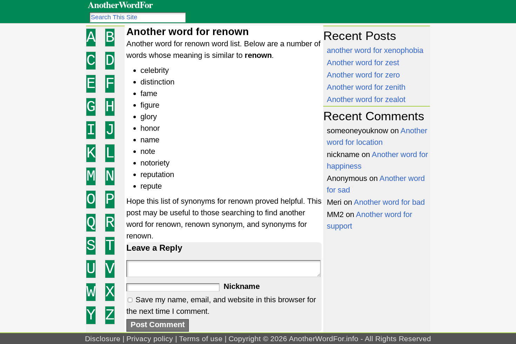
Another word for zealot (366, 99)
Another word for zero (363, 74)
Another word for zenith (366, 87)
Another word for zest (363, 62)
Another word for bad (389, 202)
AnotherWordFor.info (323, 339)
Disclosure (102, 339)
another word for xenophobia (375, 50)
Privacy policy (149, 339)
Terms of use (201, 339)
